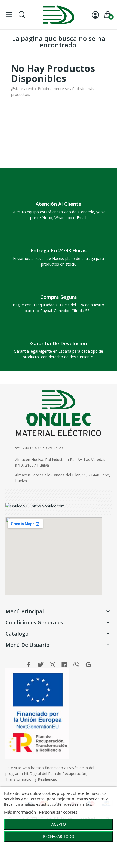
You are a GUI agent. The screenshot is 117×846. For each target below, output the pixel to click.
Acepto (58, 824)
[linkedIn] (64, 665)
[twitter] (40, 665)
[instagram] (52, 665)
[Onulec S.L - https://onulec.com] (35, 505)
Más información (20, 812)
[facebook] (28, 665)
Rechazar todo (58, 836)
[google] (88, 665)
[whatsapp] (76, 665)
